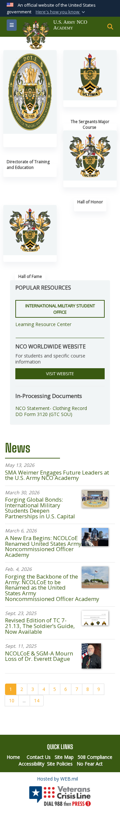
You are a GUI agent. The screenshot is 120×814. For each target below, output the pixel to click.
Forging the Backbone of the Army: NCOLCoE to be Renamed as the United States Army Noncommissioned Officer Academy (52, 588)
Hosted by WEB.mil (57, 779)
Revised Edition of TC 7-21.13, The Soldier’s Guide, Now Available (40, 625)
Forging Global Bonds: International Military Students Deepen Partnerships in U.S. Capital (40, 508)
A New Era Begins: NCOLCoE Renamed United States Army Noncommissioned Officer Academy (43, 546)
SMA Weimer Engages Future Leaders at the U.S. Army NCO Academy (57, 475)
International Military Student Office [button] (60, 309)
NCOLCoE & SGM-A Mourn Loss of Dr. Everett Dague (39, 656)
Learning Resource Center (43, 324)
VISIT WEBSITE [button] (60, 374)
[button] (61, 12)
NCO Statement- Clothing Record (51, 408)
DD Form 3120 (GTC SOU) (43, 414)
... (24, 700)
